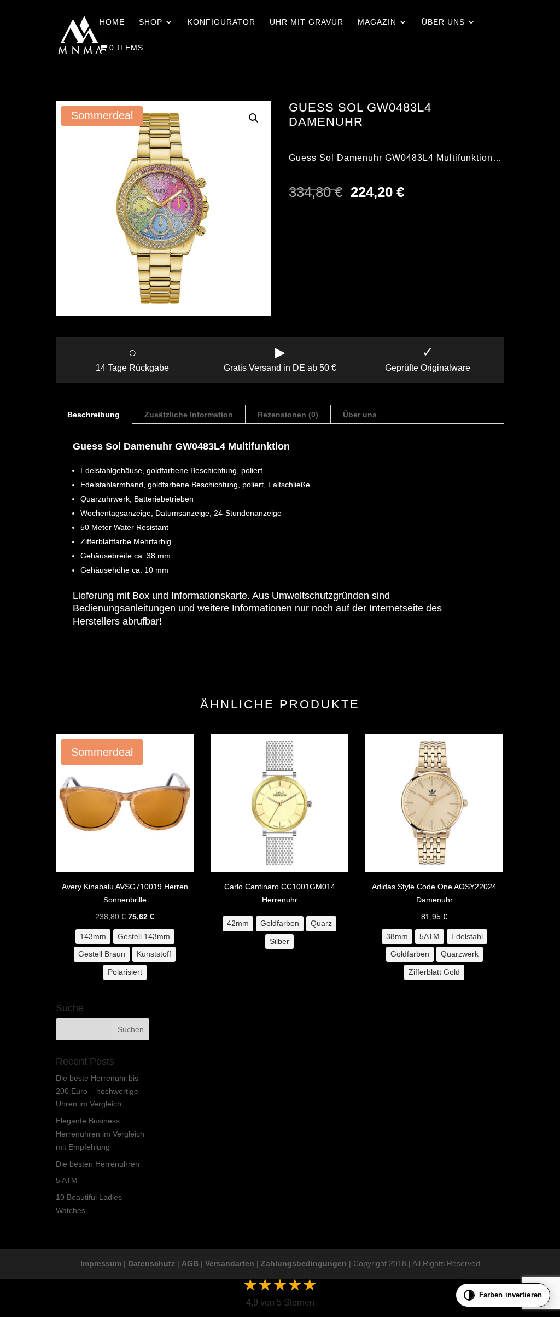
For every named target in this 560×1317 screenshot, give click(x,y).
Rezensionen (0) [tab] (288, 414)
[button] (254, 118)
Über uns (443, 22)
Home (112, 22)
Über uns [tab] (360, 414)
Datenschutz (151, 1263)
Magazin (377, 22)
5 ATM (67, 1180)
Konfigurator (221, 22)
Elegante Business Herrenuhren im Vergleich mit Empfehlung (100, 1133)
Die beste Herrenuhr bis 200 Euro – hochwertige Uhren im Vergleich (97, 1091)
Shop (150, 22)
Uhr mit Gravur (306, 22)
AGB (190, 1263)
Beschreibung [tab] (93, 414)
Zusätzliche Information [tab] (188, 414)
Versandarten (229, 1263)
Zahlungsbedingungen (304, 1263)
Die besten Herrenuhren (97, 1163)
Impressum (100, 1263)
